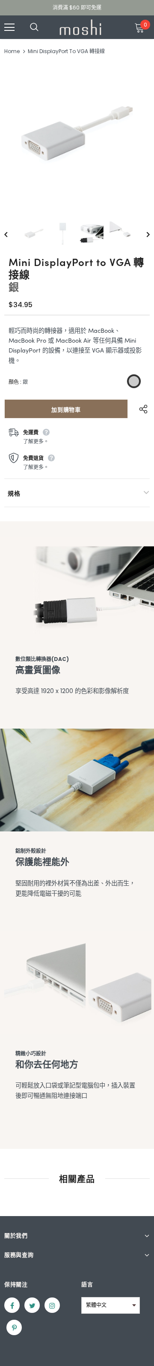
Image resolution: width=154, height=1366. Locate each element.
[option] (77, 136)
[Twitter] (32, 1305)
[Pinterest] (14, 1327)
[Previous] (12, 234)
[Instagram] (52, 1305)
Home (12, 51)
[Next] (142, 234)
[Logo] (80, 27)
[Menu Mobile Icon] (9, 27)
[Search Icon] (43, 27)
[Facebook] (12, 1305)
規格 (14, 493)
